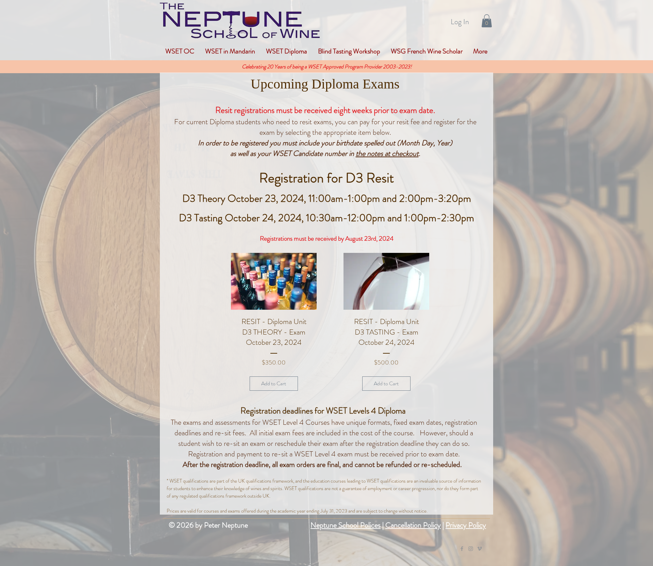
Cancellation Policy (413, 525)
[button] (486, 20)
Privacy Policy (466, 525)
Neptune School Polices (346, 525)
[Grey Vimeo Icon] (479, 549)
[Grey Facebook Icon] (462, 549)
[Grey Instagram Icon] (471, 549)
